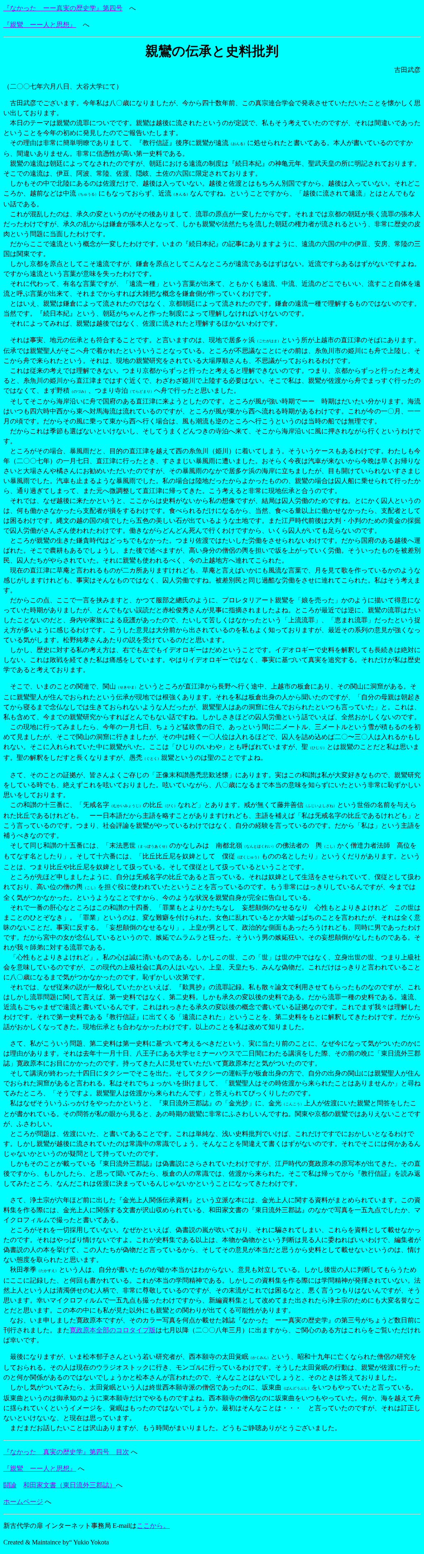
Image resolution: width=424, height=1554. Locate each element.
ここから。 (153, 1525)
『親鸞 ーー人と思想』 (39, 24)
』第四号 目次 (106, 1451)
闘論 (10, 1485)
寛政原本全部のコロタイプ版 (113, 1330)
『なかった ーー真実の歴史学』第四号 (63, 8)
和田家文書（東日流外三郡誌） (69, 1485)
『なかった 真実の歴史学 (43, 1451)
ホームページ (23, 1501)
